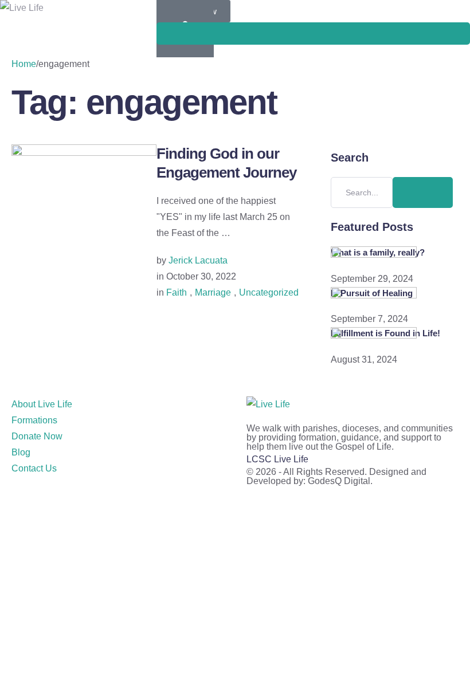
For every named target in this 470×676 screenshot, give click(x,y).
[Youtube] (87, 502)
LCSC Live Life (277, 459)
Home (23, 64)
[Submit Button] (423, 192)
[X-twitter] (118, 502)
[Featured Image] (83, 153)
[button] (313, 33)
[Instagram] (56, 502)
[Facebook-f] (25, 502)
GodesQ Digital (339, 481)
